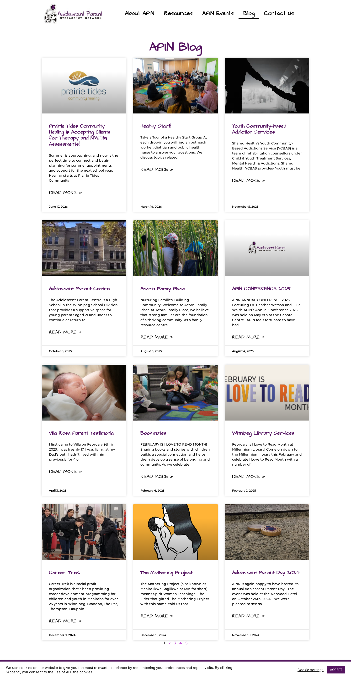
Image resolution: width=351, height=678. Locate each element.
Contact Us (279, 13)
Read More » (65, 192)
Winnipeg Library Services (263, 433)
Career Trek (64, 572)
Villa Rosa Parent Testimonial (81, 433)
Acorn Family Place (162, 288)
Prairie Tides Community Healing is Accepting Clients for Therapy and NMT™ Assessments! (80, 135)
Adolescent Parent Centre (79, 288)
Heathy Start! (155, 126)
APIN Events (218, 13)
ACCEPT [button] (336, 670)
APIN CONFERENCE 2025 (261, 288)
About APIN (139, 13)
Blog (249, 13)
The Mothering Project (166, 572)
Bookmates (153, 433)
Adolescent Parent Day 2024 (265, 572)
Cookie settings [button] (311, 670)
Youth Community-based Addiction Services (259, 129)
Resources (178, 13)
